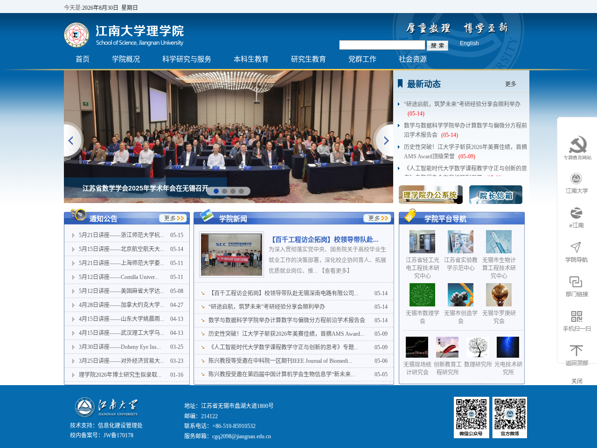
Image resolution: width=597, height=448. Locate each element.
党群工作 (362, 59)
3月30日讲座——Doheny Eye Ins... (120, 347)
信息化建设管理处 (120, 425)
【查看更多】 (336, 271)
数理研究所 (478, 364)
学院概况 (126, 59)
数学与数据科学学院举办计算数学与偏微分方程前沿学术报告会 (465, 126)
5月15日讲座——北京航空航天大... (121, 249)
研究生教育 (308, 59)
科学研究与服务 (186, 59)
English (469, 43)
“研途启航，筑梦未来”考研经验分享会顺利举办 (462, 105)
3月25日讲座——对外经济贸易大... (121, 361)
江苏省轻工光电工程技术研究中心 (422, 268)
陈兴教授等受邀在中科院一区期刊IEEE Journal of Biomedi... (280, 361)
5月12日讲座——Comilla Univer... (119, 277)
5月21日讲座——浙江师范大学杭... (121, 235)
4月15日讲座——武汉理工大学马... (121, 333)
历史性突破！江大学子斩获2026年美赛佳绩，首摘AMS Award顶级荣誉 (465, 148)
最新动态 (424, 84)
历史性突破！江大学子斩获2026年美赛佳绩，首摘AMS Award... (286, 334)
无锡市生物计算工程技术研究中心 (499, 268)
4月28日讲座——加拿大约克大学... (121, 305)
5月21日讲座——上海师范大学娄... (121, 263)
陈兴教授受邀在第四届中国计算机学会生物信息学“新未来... (281, 374)
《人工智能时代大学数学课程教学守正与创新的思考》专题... (283, 347)
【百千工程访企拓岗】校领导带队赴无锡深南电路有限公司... (283, 293)
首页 (83, 59)
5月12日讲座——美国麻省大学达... (121, 291)
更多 (510, 84)
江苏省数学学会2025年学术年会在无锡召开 (145, 188)
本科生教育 (251, 59)
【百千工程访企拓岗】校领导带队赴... (324, 239)
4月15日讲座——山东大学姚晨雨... (121, 319)
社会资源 (413, 59)
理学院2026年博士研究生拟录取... (120, 375)
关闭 (577, 381)
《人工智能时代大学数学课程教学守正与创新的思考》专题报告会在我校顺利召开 (465, 169)
